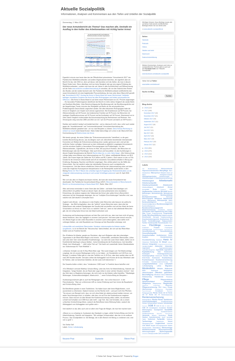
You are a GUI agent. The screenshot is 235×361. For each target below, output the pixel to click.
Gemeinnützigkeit (158, 229)
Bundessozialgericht (164, 204)
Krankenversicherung (164, 260)
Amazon (163, 173)
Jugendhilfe (160, 250)
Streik (170, 315)
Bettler (144, 200)
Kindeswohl (158, 255)
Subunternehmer (154, 317)
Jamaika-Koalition (147, 246)
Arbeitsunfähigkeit (147, 187)
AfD (143, 168)
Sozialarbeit (162, 308)
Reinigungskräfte (147, 293)
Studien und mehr (148, 50)
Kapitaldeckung (148, 252)
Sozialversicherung (148, 313)
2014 (146, 154)
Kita (170, 256)
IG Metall (163, 242)
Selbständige (168, 303)
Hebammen (145, 242)
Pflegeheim (146, 283)
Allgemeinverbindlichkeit (150, 171)
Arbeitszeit (160, 187)
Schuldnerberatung (166, 301)
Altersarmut (155, 173)
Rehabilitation (159, 291)
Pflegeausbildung (166, 279)
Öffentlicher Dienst (159, 274)
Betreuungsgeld (147, 198)
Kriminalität (145, 262)
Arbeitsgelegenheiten (149, 176)
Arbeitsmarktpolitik (149, 183)
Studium (145, 317)
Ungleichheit (160, 323)
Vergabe (153, 325)
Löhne (159, 266)
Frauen (156, 227)
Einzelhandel (146, 217)
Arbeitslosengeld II (148, 178)
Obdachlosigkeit (147, 272)
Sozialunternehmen (166, 311)
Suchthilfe (169, 317)
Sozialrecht (146, 311)
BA (162, 191)
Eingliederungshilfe (166, 215)
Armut (70, 327)
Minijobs (160, 268)
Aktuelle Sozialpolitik (83, 8)
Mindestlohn (148, 268)
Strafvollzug (162, 315)
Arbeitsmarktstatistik (150, 185)
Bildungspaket (151, 200)
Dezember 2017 (149, 113)
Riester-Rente (157, 299)
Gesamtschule (168, 229)
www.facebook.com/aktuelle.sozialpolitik (155, 74)
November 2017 (149, 116)
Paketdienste (159, 277)
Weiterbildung (157, 327)
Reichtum (169, 291)
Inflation (170, 242)
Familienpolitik (152, 223)
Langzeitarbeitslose (149, 264)
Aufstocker (156, 191)
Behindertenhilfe (157, 193)
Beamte (170, 191)
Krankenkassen (148, 260)
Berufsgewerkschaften (149, 197)
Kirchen (165, 256)
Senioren (144, 306)
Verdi (148, 325)
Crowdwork (161, 210)
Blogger (135, 356)
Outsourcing (147, 277)
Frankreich (145, 227)
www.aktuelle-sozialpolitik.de (153, 29)
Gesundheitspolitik (149, 233)
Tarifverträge (147, 321)
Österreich (168, 275)
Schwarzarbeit (152, 303)
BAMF (165, 191)
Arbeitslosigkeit (148, 181)
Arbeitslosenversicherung (163, 178)
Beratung (144, 195)
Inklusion (145, 244)
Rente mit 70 (154, 295)
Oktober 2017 (148, 119)
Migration (168, 266)
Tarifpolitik (161, 319)
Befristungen (146, 193)
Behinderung (168, 193)
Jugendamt (146, 248)
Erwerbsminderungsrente (150, 219)
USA (143, 325)
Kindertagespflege (148, 256)
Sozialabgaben (153, 308)
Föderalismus (168, 225)
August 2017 (148, 124)
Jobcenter (159, 246)
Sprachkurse (168, 313)
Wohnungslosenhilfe (165, 329)
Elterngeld (156, 217)
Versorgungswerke (161, 325)
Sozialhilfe (168, 310)
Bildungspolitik (162, 200)
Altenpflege (163, 171)
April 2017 (147, 136)
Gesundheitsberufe (148, 231)
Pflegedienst (168, 281)
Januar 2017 (148, 144)
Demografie (146, 211)
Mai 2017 (147, 133)
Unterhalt (169, 323)
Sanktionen (168, 299)
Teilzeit (170, 321)
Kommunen (156, 258)
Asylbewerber (147, 191)
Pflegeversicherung (149, 287)
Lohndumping (78, 327)
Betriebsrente (167, 198)
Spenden (159, 313)
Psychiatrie (169, 289)
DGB (152, 211)
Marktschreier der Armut (85, 133)
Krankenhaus (167, 258)
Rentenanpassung (166, 294)
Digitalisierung (159, 211)
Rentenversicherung (153, 297)
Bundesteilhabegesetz (148, 206)
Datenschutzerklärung (149, 57)
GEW (170, 233)
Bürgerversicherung (148, 210)
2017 (146, 110)
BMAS (170, 200)
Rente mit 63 (163, 293)
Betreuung (169, 197)
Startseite (99, 339)
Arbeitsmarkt (165, 180)
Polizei (164, 287)
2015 (146, 151)
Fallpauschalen (167, 221)
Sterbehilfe (145, 315)
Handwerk (159, 240)
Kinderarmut (168, 252)
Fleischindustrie (163, 223)
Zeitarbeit (144, 333)
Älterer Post (129, 339)
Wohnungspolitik (166, 331)
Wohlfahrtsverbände (149, 329)
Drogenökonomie (157, 213)
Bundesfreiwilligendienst (149, 204)
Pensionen (169, 277)
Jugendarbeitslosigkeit (165, 248)
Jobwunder (168, 246)
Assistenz (163, 189)
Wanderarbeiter (146, 327)
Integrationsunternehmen (165, 244)
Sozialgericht (158, 310)
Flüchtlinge (155, 225)
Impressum (146, 54)
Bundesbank (168, 202)
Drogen (149, 213)
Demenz (169, 210)
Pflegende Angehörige (151, 285)
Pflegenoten (168, 285)
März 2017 (147, 139)
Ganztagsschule (147, 229)
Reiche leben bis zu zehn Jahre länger (106, 153)
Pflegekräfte (167, 283)
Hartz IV (167, 239)
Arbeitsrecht (167, 185)
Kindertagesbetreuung (164, 254)
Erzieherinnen (164, 219)
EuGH (144, 221)
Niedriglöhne (168, 270)
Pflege (145, 279)
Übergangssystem (147, 323)
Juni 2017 (147, 130)
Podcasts (145, 43)
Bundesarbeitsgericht (149, 202)
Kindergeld (146, 254)
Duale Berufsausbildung (151, 215)
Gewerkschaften (148, 235)
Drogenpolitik (167, 213)
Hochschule (154, 242)
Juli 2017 (147, 127)
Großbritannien (162, 235)
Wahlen (170, 325)
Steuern (154, 315)
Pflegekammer (157, 283)
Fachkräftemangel (154, 221)
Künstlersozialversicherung (160, 262)
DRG (166, 211)
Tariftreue (169, 319)
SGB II (151, 305)
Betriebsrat (158, 198)
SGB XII (145, 308)
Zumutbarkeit (165, 333)
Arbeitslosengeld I (165, 176)
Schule (144, 303)
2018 (146, 108)
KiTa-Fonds (146, 258)
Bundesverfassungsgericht (152, 208)
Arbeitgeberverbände (166, 174)
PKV (160, 287)
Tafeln (144, 319)
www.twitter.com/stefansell (150, 84)
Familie (144, 223)
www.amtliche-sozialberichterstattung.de (86, 88)
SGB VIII (169, 306)
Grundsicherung (148, 240)
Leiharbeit (168, 264)
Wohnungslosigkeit (148, 331)
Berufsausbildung (166, 195)
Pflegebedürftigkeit (148, 281)
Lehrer (161, 264)
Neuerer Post (68, 339)
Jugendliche (168, 250)
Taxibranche (160, 321)
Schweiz (160, 303)
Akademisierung (152, 168)
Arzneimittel (145, 189)
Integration (153, 244)
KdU (159, 252)
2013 (146, 157)
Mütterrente (168, 268)
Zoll (159, 333)
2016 (146, 148)
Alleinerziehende (166, 169)
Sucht (163, 317)
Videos (144, 47)
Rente (155, 293)
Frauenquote (168, 227)
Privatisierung (159, 289)
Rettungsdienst (146, 299)
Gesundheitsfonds (166, 231)
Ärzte (155, 189)
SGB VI (164, 306)
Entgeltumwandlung (166, 217)
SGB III (158, 306)
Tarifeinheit (151, 319)
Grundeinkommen (166, 237)
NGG (144, 270)
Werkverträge (167, 328)
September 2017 (149, 121)
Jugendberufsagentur (148, 250)
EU (171, 219)
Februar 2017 (148, 142)
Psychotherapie (146, 291)
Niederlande (154, 270)
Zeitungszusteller (153, 333)
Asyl (171, 189)
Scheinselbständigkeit (149, 301)
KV (171, 262)
